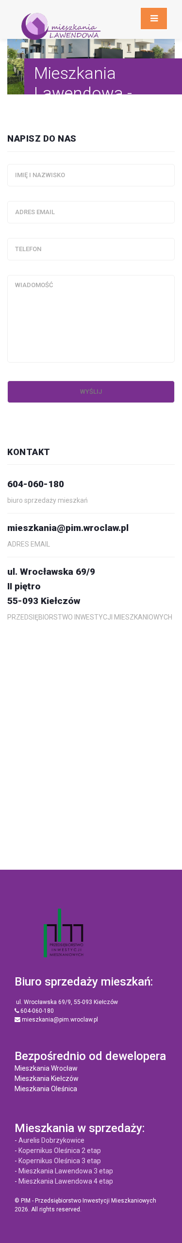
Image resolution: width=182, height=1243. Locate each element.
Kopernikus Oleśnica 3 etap (59, 1161)
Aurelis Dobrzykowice (51, 1140)
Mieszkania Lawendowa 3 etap (65, 1171)
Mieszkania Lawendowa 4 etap (65, 1181)
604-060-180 (36, 1010)
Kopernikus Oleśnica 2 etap (59, 1150)
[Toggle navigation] (153, 18)
